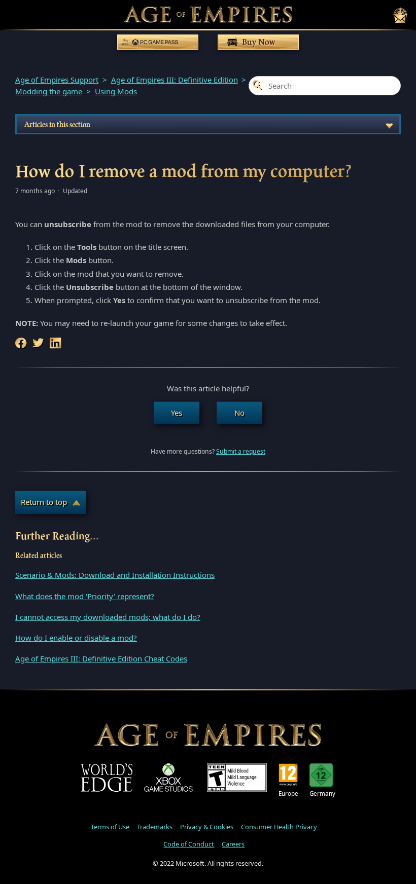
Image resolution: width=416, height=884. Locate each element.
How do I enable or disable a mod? (76, 638)
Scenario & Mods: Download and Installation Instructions (115, 575)
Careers (233, 844)
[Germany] (322, 775)
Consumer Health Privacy (279, 826)
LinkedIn (56, 343)
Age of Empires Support (56, 80)
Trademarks (154, 826)
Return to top (44, 502)
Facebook (21, 343)
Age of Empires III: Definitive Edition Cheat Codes (101, 658)
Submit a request (240, 451)
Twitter (39, 343)
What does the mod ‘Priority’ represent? (84, 596)
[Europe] (288, 775)
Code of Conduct (188, 844)
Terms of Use (110, 826)
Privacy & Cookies (206, 826)
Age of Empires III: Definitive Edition (174, 80)
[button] (176, 412)
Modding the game (48, 91)
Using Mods (116, 91)
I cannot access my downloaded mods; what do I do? (107, 617)
